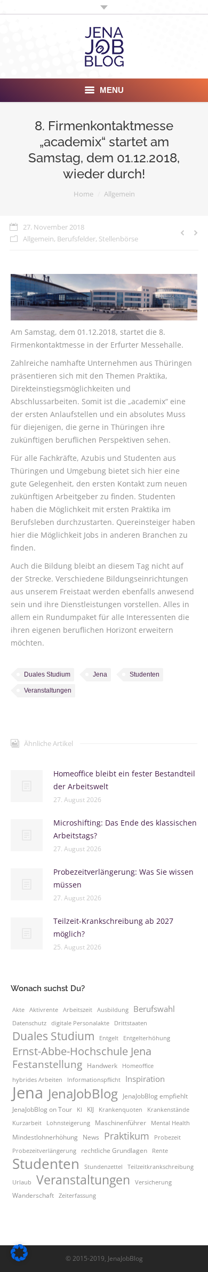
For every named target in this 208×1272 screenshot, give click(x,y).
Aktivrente (43, 1010)
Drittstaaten (130, 1023)
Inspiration (145, 1078)
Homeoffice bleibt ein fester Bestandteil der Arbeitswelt (124, 779)
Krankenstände (168, 1109)
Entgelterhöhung (146, 1038)
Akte (18, 1010)
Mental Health (170, 1123)
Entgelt (108, 1038)
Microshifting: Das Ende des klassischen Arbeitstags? (125, 829)
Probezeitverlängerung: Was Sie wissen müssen (123, 878)
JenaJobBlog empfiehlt (155, 1096)
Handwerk (102, 1065)
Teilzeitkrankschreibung (160, 1167)
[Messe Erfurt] (104, 297)
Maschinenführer (120, 1122)
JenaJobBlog (83, 1094)
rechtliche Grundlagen (114, 1150)
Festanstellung (47, 1064)
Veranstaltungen (47, 690)
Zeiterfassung (77, 1195)
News (91, 1137)
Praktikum (126, 1136)
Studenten (144, 674)
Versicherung (153, 1182)
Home (83, 194)
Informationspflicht (94, 1079)
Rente (160, 1151)
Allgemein (119, 194)
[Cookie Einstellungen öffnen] (19, 1258)
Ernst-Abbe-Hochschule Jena (81, 1051)
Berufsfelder (76, 239)
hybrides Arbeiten (37, 1079)
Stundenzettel (103, 1167)
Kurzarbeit (27, 1123)
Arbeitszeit (77, 1010)
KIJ (90, 1109)
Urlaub (21, 1182)
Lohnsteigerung (68, 1123)
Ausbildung (113, 1010)
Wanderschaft (33, 1195)
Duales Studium (47, 674)
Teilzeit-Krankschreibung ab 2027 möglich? (113, 927)
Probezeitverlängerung (44, 1151)
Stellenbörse (118, 239)
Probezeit (167, 1137)
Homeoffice (138, 1066)
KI (79, 1109)
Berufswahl (154, 1008)
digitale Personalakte (80, 1023)
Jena (100, 674)
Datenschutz (29, 1023)
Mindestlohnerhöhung (45, 1137)
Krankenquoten (120, 1109)
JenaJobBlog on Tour (42, 1109)
